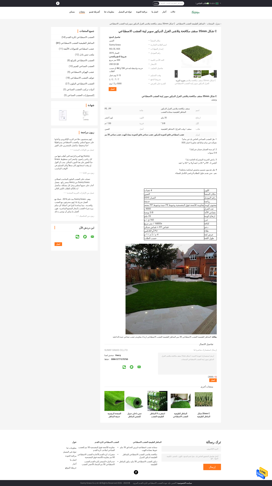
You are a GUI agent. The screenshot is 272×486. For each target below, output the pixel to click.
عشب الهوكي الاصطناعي (82, 72)
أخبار (164, 12)
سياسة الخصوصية (184, 483)
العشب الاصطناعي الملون (82, 83)
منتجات (82, 12)
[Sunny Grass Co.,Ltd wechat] (79, 236)
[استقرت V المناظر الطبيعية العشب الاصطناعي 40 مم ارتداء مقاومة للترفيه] (157, 401)
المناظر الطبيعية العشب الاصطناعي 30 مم (194, 337)
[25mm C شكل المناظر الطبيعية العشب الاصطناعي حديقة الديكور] (204, 401)
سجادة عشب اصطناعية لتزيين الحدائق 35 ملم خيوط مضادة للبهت (138, 448)
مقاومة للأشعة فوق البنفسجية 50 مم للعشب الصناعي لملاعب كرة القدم (96, 448)
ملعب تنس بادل (87, 54)
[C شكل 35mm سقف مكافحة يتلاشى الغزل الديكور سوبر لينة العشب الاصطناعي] (197, 52)
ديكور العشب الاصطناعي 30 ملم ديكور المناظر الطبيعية (138, 462)
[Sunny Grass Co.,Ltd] (195, 12)
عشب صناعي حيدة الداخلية (124, 337)
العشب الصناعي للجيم (83, 66)
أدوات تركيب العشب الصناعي (80, 89)
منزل (218, 24)
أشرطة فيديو (94, 12)
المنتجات (210, 24)
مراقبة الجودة (141, 12)
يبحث (156, 3)
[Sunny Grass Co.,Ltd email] (94, 236)
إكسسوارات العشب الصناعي (80, 95)
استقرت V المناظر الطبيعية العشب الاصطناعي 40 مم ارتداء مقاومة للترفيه (157, 415)
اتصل (112, 89)
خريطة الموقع (70, 468)
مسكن (72, 12)
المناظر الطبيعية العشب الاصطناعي (190, 24)
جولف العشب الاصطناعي (82, 77)
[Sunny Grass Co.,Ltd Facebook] (57, 3)
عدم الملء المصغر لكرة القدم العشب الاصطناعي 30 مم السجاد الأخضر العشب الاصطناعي (98, 463)
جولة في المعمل (125, 12)
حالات (173, 12)
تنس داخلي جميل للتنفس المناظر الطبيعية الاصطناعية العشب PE (134, 415)
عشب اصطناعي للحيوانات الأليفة (78, 48)
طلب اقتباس (201, 3)
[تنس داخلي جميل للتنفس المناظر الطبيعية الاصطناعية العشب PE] (134, 401)
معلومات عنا (109, 12)
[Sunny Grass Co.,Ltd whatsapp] (86, 236)
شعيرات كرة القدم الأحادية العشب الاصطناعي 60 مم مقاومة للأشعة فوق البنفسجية (96, 455)
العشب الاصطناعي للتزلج (82, 60)
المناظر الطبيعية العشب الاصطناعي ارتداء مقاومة (156, 337)
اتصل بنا (155, 12)
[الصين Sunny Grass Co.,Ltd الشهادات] (62, 115)
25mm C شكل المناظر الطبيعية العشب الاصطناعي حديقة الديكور (203, 415)
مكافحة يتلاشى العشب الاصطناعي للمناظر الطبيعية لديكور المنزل (140, 455)
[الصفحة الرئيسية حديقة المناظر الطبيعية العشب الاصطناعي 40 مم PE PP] (114, 401)
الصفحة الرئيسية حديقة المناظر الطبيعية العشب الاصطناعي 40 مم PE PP (114, 415)
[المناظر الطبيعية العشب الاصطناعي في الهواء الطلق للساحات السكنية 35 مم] (181, 401)
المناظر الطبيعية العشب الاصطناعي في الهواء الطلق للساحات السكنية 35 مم (180, 415)
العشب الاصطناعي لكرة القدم (80, 37)
